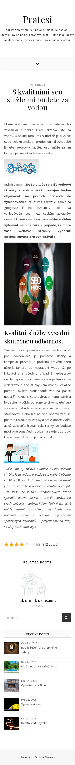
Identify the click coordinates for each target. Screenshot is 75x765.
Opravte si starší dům (34, 685)
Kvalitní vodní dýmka (34, 723)
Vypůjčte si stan (31, 704)
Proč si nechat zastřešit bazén (40, 666)
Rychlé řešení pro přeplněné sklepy (39, 650)
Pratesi (37, 19)
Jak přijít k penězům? (38, 600)
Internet (37, 85)
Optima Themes (45, 757)
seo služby (45, 153)
